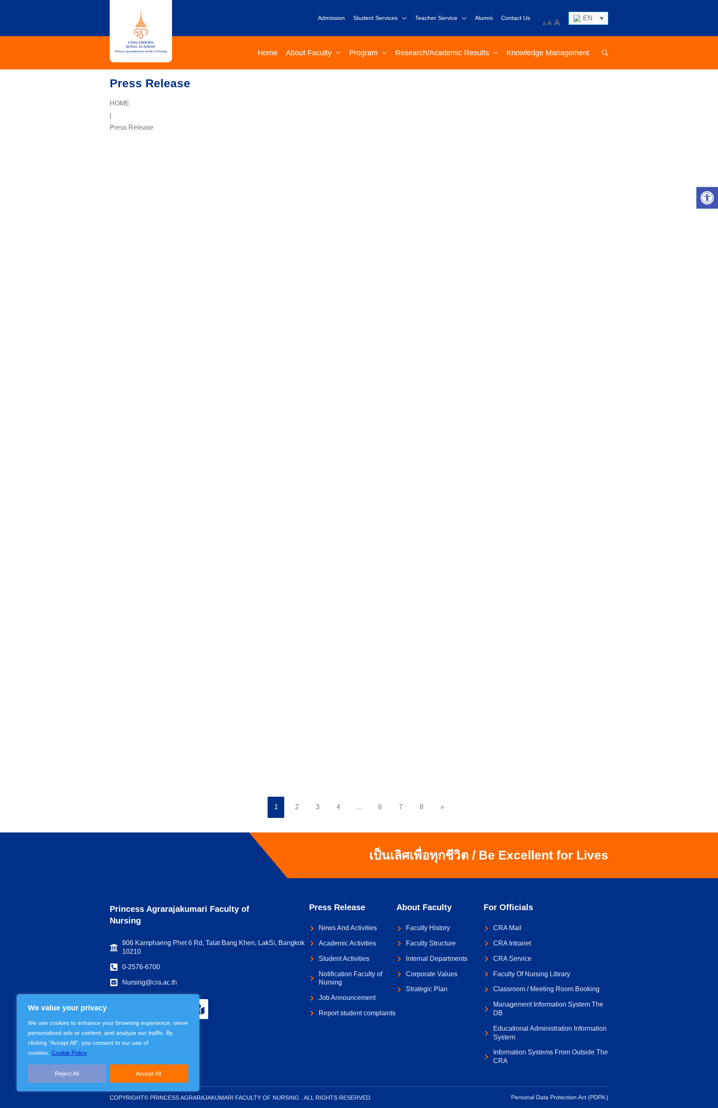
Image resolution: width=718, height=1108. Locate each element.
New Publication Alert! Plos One (348, 292)
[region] (108, 1042)
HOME (120, 103)
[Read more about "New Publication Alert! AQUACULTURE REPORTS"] (190, 619)
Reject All (67, 1073)
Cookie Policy (69, 1052)
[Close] (191, 1001)
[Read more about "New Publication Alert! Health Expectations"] (359, 408)
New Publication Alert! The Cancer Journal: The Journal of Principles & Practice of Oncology (186, 503)
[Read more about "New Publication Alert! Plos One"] (359, 209)
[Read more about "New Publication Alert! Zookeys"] (190, 209)
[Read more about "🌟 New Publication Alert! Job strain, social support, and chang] (359, 619)
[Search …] (605, 52)
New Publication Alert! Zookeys (178, 292)
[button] (707, 198)
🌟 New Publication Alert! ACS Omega (527, 493)
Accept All (148, 1073)
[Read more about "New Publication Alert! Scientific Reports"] (528, 209)
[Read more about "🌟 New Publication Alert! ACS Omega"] (528, 408)
